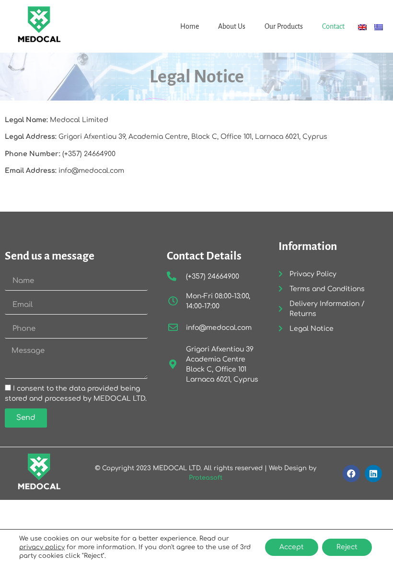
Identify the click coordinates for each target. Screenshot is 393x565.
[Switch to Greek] (378, 27)
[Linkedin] (373, 473)
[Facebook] (351, 473)
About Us (231, 26)
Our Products (284, 26)
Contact (333, 26)
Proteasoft (205, 478)
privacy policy (42, 547)
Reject (347, 547)
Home (189, 26)
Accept (291, 547)
